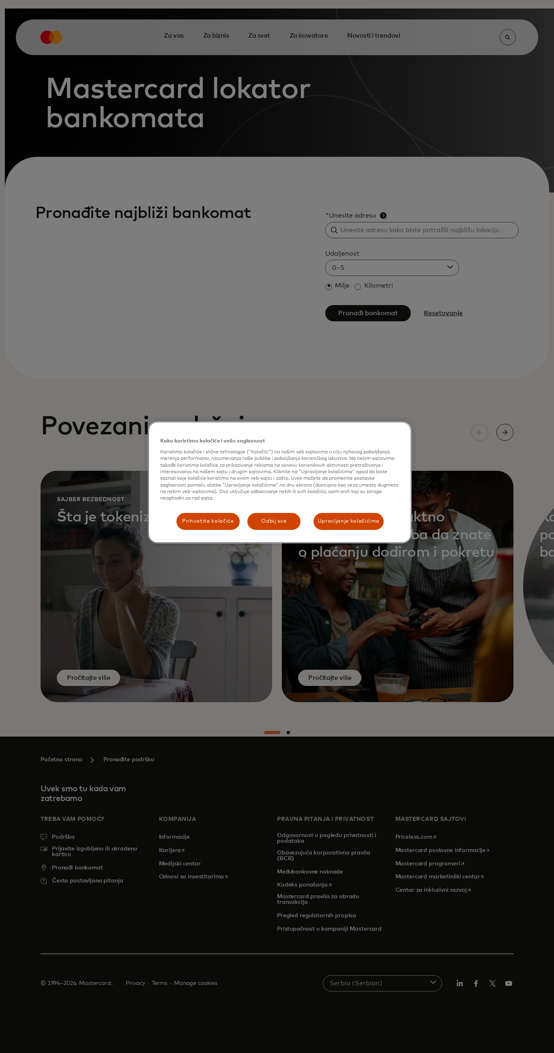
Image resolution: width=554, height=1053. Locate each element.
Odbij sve (273, 521)
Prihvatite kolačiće (208, 521)
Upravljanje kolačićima (349, 521)
